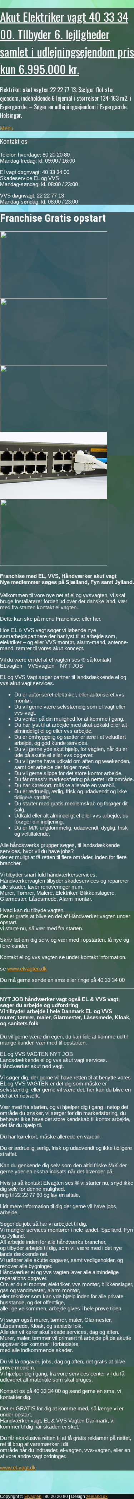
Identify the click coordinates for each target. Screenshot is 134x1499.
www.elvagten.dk (27, 969)
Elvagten (32, 1496)
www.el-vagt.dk (18, 1467)
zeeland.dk (97, 1496)
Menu (6, 128)
